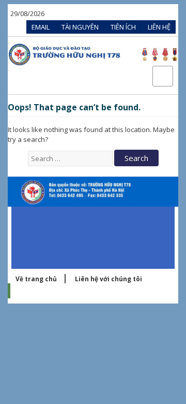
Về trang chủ (36, 279)
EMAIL (41, 27)
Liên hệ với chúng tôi (108, 279)
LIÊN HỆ (159, 27)
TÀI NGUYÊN (80, 27)
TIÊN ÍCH (123, 27)
